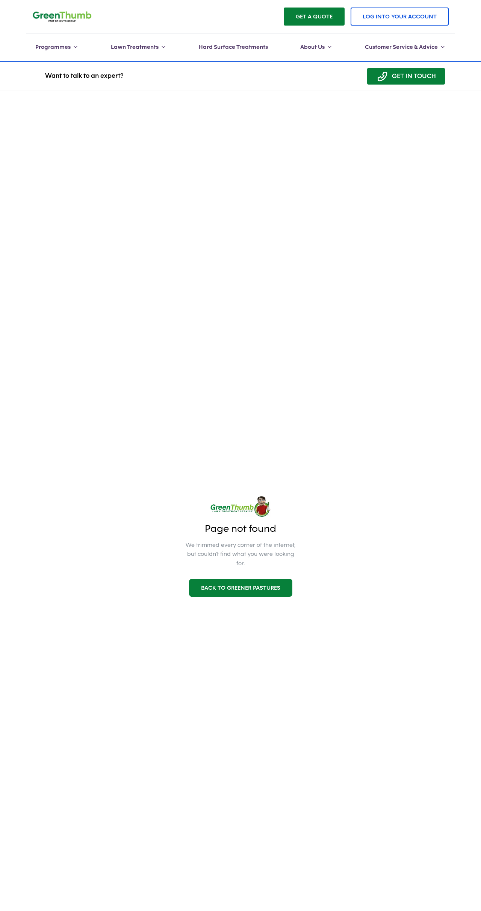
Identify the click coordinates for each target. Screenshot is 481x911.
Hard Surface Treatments (233, 47)
